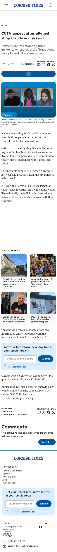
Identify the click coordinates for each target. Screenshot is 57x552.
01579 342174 (18, 541)
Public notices (9, 482)
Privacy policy (9, 476)
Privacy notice (19, 367)
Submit (45, 358)
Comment (47, 442)
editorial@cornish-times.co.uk (23, 546)
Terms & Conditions (12, 470)
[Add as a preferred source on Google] (28, 64)
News (4, 26)
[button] (6, 5)
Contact (6, 473)
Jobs (4, 479)
